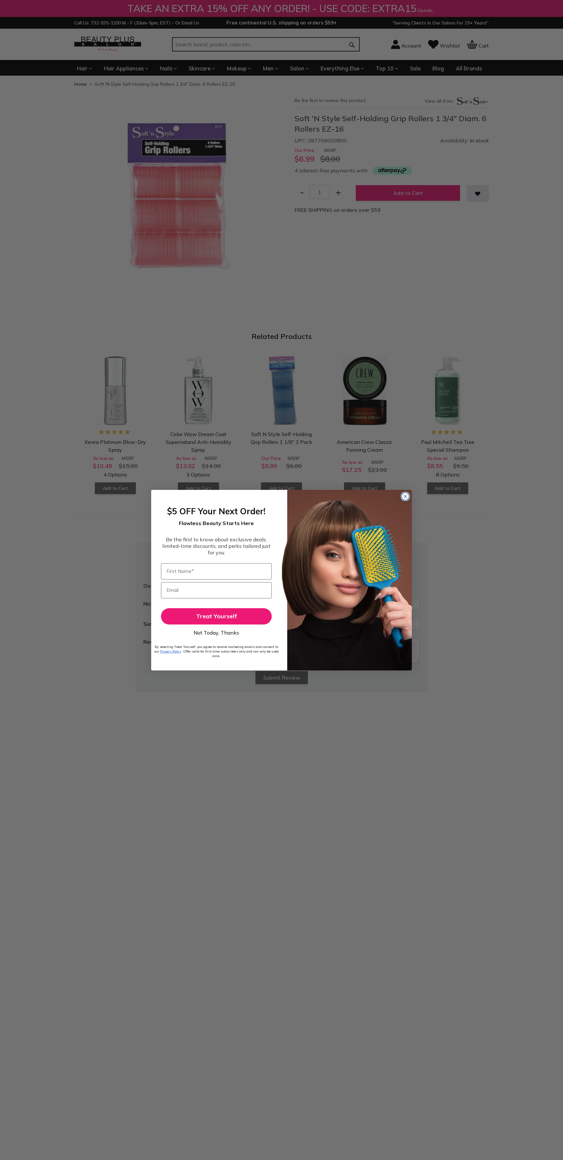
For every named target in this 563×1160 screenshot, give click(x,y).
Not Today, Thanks (216, 632)
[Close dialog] (405, 496)
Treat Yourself (216, 616)
